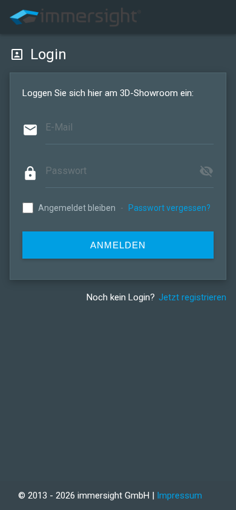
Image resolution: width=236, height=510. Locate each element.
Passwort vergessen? (169, 208)
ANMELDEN (118, 245)
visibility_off (206, 171)
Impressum (179, 495)
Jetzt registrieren (192, 297)
